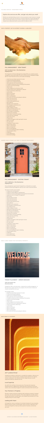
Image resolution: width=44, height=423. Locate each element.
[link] (22, 3)
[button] (4, 3)
